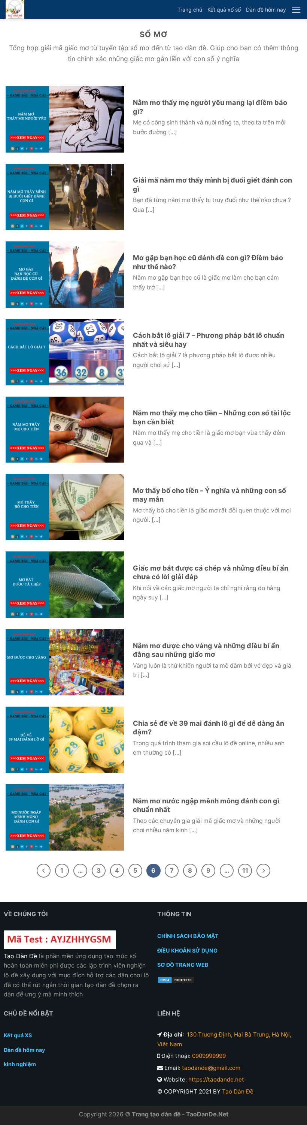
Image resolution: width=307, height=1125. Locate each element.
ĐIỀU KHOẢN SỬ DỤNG (187, 950)
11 (245, 870)
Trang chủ (189, 9)
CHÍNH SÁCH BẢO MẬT (188, 936)
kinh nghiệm (20, 1064)
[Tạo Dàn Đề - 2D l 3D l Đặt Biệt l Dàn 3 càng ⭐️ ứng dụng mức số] (15, 9)
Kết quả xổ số (224, 9)
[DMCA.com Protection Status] (176, 979)
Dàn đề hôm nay (266, 9)
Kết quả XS (18, 1035)
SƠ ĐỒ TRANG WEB (183, 965)
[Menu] (296, 9)
